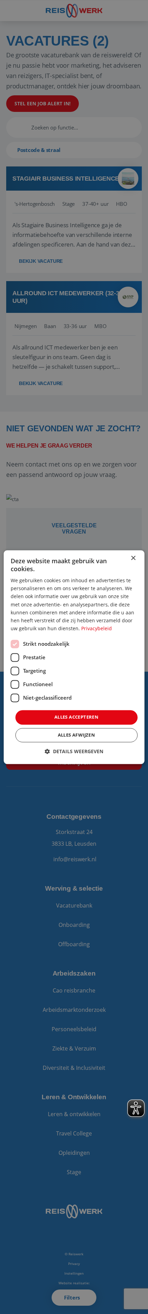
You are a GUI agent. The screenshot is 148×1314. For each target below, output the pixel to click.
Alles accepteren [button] (76, 717)
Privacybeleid (96, 628)
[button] (74, 751)
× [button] (133, 558)
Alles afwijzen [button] (76, 735)
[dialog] (74, 657)
